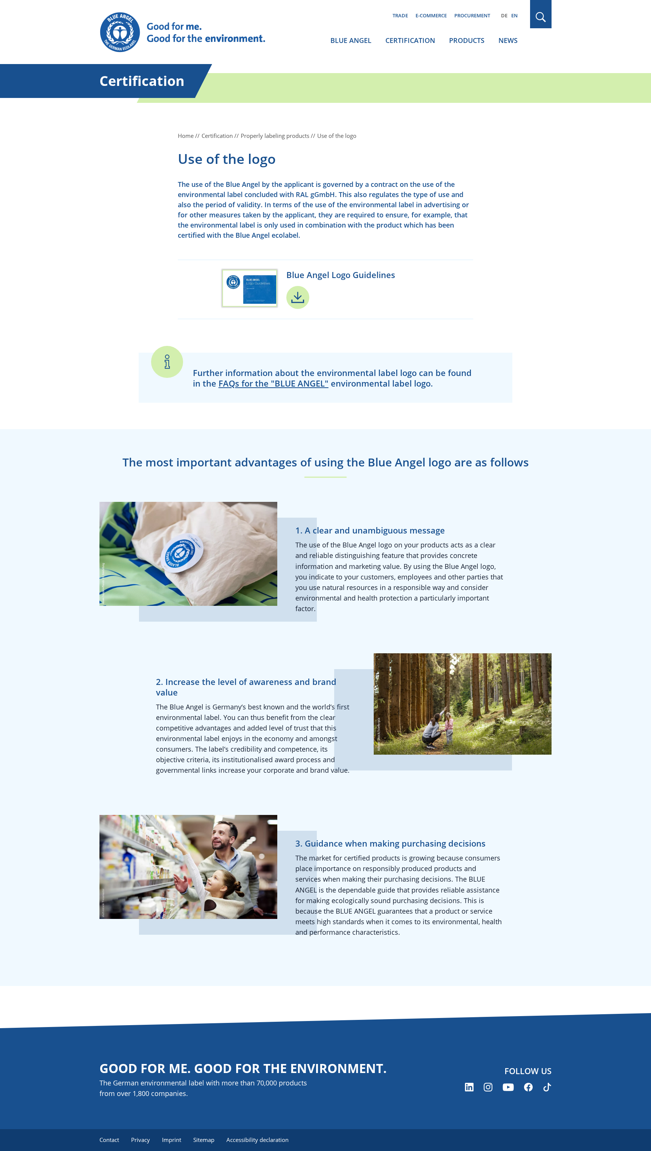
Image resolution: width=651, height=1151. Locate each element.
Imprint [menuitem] (171, 1139)
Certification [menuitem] (410, 40)
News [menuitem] (508, 40)
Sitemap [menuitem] (203, 1139)
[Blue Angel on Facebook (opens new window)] (528, 1087)
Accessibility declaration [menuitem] (257, 1139)
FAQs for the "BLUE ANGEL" (274, 383)
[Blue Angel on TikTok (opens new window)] (547, 1087)
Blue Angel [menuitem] (350, 40)
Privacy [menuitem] (140, 1139)
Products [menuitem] (466, 40)
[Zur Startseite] (189, 32)
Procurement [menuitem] (472, 15)
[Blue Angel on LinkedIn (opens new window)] (469, 1087)
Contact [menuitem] (109, 1139)
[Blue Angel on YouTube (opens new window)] (508, 1087)
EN (514, 15)
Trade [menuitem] (400, 15)
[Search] (541, 17)
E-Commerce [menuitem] (431, 15)
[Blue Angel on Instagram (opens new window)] (488, 1087)
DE (504, 15)
